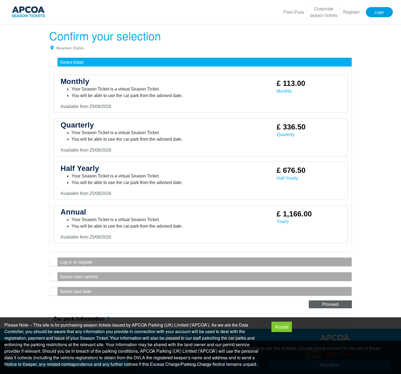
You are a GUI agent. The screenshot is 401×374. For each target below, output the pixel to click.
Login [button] (379, 12)
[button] (200, 62)
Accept (281, 327)
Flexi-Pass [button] (293, 12)
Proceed (330, 304)
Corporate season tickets (323, 11)
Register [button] (351, 12)
